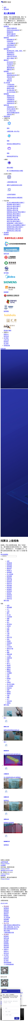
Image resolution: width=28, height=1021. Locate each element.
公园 (8, 633)
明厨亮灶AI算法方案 (12, 210)
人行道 (9, 656)
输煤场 (9, 671)
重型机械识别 (10, 67)
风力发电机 (10, 686)
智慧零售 (6, 49)
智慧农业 (9, 596)
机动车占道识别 (11, 109)
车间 (8, 661)
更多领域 (6, 947)
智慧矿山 (9, 570)
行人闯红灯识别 (11, 110)
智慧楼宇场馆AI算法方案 (15, 227)
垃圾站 (9, 682)
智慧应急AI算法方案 (14, 214)
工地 (8, 611)
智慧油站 (9, 585)
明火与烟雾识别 (11, 35)
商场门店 (9, 637)
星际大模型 (7, 930)
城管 (8, 618)
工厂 (8, 609)
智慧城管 (6, 94)
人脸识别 (9, 79)
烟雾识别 (9, 69)
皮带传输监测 (10, 45)
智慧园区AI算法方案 (12, 217)
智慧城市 (6, 234)
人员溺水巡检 (10, 84)
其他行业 (9, 598)
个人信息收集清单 (9, 964)
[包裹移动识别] (13, 810)
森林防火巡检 (10, 88)
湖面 (8, 697)
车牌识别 (9, 114)
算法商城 (6, 906)
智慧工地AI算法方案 (14, 221)
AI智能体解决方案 (9, 932)
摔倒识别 (9, 77)
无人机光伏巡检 (11, 92)
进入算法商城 (9, 13)
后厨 (8, 676)
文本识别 (9, 701)
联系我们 (6, 341)
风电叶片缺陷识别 (12, 28)
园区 (8, 620)
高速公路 (9, 654)
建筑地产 (6, 60)
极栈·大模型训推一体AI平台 (11, 927)
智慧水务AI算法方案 (14, 206)
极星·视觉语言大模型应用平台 (12, 925)
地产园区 (6, 273)
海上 (8, 622)
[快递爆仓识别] (13, 788)
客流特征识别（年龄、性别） (15, 50)
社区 (8, 635)
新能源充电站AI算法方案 (14, 229)
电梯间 (9, 693)
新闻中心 (6, 334)
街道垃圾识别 (10, 103)
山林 (8, 628)
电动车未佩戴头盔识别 (13, 112)
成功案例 (6, 934)
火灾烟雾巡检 (10, 86)
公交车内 (9, 646)
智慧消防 (9, 587)
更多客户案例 (7, 330)
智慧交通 (6, 105)
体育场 (9, 626)
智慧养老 (9, 595)
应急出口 (9, 688)
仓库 (8, 675)
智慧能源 (6, 26)
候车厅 (9, 645)
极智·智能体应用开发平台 (11, 928)
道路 (8, 652)
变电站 (9, 667)
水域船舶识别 (6, 773)
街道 (8, 660)
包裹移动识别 (6, 819)
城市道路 (9, 607)
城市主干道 (10, 648)
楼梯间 (9, 691)
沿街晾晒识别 (10, 99)
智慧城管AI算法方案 (14, 204)
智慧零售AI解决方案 (14, 215)
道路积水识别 (10, 95)
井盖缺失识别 (10, 97)
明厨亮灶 (9, 578)
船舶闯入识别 (6, 726)
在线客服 (3, 865)
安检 (8, 639)
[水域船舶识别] (13, 765)
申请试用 (3, 875)
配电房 (9, 678)
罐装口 (9, 669)
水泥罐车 (9, 673)
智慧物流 (9, 591)
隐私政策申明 (7, 962)
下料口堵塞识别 (11, 43)
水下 (8, 699)
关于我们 (6, 955)
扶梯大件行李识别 (12, 56)
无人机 (9, 615)
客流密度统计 (10, 52)
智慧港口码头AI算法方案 (14, 230)
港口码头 (9, 624)
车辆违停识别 (10, 107)
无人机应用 (7, 82)
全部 (8, 561)
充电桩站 (9, 643)
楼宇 (8, 613)
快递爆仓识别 (6, 796)
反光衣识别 (10, 62)
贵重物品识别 (10, 54)
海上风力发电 (10, 684)
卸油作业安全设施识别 (13, 30)
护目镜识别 (10, 41)
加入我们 (6, 343)
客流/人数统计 (11, 58)
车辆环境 (9, 658)
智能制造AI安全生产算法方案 (16, 212)
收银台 (9, 703)
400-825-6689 (9, 870)
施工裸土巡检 (10, 90)
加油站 (9, 641)
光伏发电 (9, 616)
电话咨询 (3, 870)
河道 (8, 695)
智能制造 (6, 37)
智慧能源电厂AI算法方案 (15, 223)
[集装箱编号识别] (13, 832)
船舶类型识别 (6, 750)
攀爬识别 (9, 80)
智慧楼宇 (9, 589)
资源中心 (6, 949)
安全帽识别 (10, 64)
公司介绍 (6, 340)
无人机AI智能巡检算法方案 (15, 202)
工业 (8, 680)
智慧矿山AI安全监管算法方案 (16, 225)
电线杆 (9, 665)
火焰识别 (9, 65)
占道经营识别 (10, 101)
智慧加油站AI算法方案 (13, 219)
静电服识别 (10, 32)
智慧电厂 (9, 593)
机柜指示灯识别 (11, 47)
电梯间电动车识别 (12, 75)
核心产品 (6, 923)
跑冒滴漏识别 (10, 39)
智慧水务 (9, 583)
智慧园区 (6, 71)
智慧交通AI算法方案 (12, 208)
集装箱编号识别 (7, 841)
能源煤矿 (6, 292)
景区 (8, 631)
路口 (8, 650)
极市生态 (6, 336)
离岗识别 (9, 73)
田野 (8, 630)
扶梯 (8, 690)
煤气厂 (9, 663)
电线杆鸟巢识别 (11, 34)
